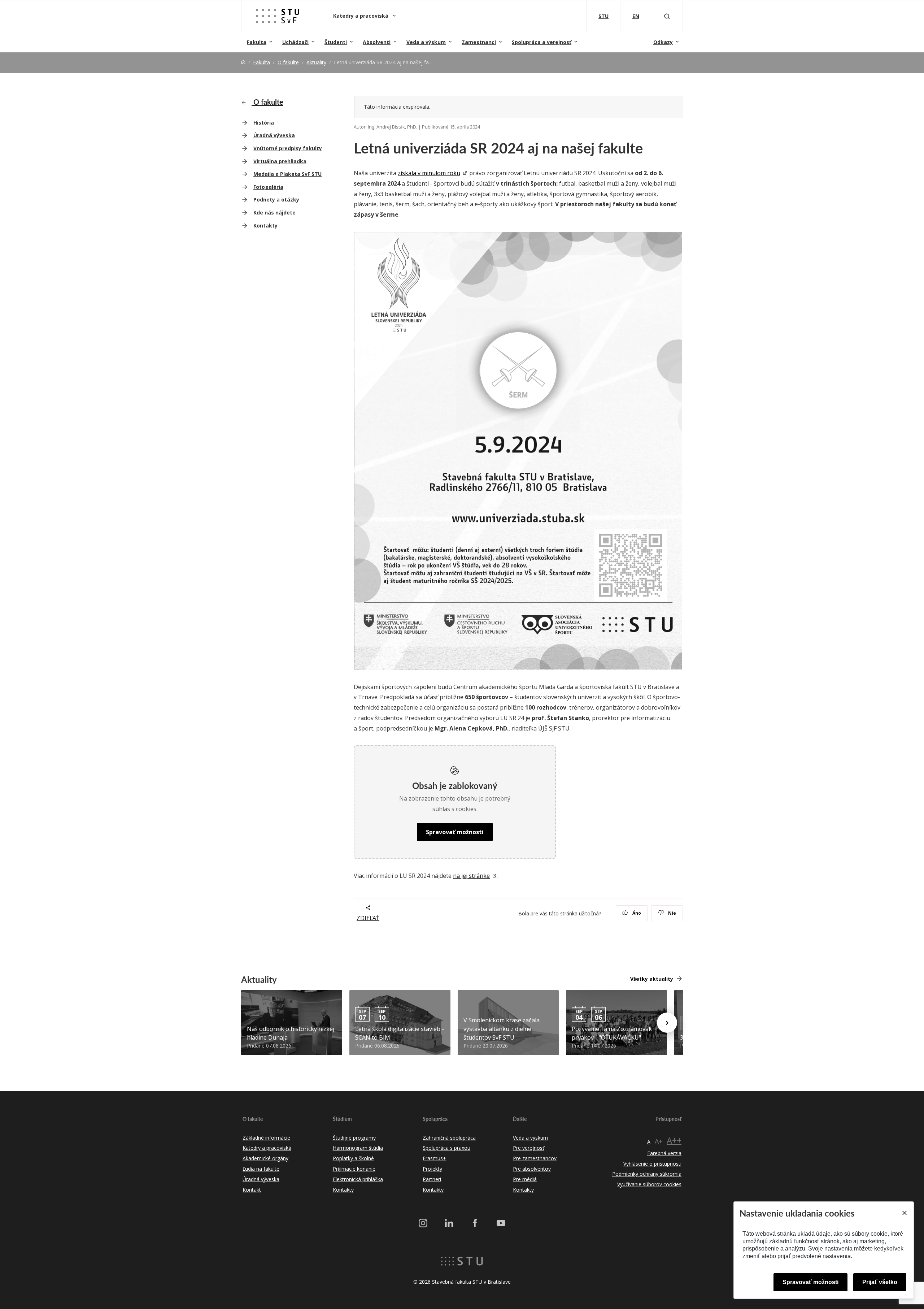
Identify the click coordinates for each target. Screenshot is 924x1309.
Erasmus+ (434, 1158)
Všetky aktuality (651, 978)
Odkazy (663, 42)
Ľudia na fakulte (261, 1168)
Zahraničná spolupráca (449, 1137)
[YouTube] (501, 1223)
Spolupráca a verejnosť (541, 42)
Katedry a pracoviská (361, 15)
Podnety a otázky (276, 199)
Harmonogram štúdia (358, 1147)
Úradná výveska (274, 135)
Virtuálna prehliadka (279, 161)
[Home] (243, 62)
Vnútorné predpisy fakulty (287, 148)
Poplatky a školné (353, 1158)
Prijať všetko (879, 1282)
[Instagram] (423, 1223)
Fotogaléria (268, 186)
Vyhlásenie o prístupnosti (652, 1163)
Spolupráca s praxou (446, 1147)
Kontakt (252, 1189)
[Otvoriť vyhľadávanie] (667, 16)
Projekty (432, 1168)
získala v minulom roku (429, 173)
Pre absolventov (532, 1168)
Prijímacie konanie (354, 1168)
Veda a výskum (426, 42)
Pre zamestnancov (535, 1158)
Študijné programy (354, 1137)
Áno (636, 913)
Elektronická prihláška (358, 1179)
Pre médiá (525, 1179)
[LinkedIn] (449, 1223)
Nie (671, 913)
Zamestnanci (479, 42)
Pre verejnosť (528, 1147)
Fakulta (256, 42)
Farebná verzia (664, 1153)
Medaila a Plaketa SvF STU (287, 173)
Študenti (335, 42)
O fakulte (288, 62)
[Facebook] (475, 1223)
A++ (674, 1140)
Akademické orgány (265, 1158)
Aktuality (316, 62)
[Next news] (667, 1023)
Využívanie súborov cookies (649, 1184)
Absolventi (377, 42)
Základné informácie (266, 1137)
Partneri (432, 1179)
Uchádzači (295, 42)
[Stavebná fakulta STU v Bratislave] (277, 16)
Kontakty (265, 225)
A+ (658, 1141)
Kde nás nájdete (274, 212)
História (263, 122)
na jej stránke (471, 876)
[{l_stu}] (462, 1261)
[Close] (904, 1213)
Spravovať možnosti (455, 832)
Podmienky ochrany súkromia (646, 1173)
